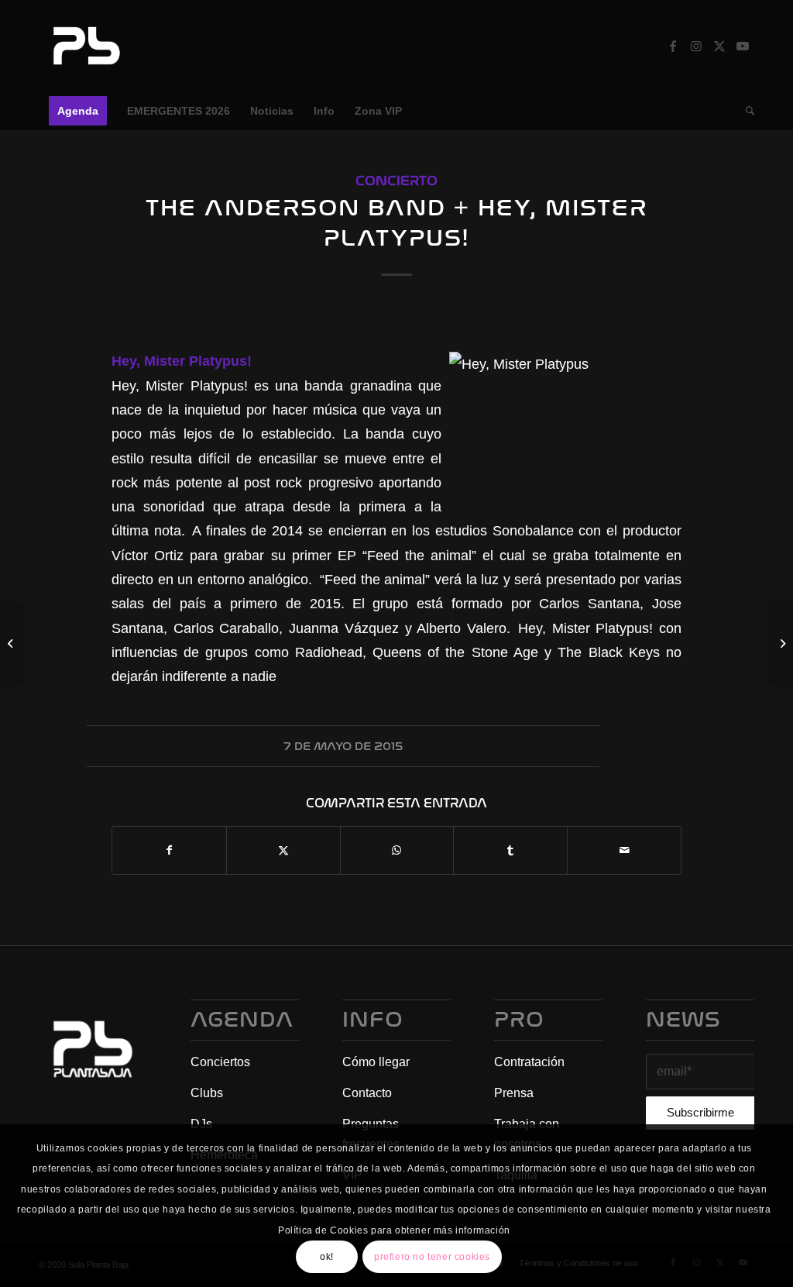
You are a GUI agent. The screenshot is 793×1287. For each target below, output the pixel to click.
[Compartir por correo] (624, 850)
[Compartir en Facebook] (169, 850)
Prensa (514, 1092)
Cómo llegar (376, 1061)
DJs (201, 1123)
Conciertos (220, 1061)
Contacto (367, 1092)
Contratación (529, 1061)
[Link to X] (719, 45)
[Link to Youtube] (742, 45)
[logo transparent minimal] (84, 45)
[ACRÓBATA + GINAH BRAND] (12, 644)
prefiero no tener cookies (432, 1256)
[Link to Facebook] (673, 45)
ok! (327, 1256)
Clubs (207, 1092)
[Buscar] (745, 110)
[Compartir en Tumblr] (510, 850)
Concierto (396, 181)
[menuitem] (78, 110)
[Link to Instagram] (696, 45)
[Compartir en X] (283, 850)
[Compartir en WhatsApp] (397, 850)
